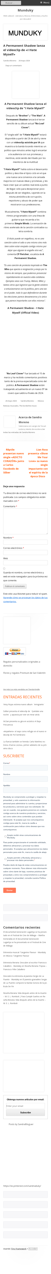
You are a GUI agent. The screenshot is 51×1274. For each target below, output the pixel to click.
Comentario (10, 506)
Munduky (25, 10)
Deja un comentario (14, 65)
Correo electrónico (13, 548)
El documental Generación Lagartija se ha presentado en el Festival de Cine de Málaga (24, 942)
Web (5, 558)
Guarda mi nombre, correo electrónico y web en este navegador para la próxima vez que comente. (25, 576)
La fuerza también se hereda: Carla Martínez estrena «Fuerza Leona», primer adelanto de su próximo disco (25, 745)
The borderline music (28, 406)
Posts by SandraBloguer (21, 1124)
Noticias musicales (10, 406)
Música (41, 401)
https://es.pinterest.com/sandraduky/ (22, 1185)
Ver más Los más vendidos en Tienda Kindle (21, 689)
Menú (46, 2)
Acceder (33, 1249)
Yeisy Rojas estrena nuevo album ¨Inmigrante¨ (24, 704)
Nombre (8, 537)
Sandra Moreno (9, 60)
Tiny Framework (18, 1249)
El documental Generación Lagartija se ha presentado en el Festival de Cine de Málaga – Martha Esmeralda (25, 935)
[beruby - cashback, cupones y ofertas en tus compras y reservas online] (23, 1032)
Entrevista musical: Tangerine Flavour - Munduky (24, 952)
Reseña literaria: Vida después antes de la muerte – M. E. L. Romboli (24, 1000)
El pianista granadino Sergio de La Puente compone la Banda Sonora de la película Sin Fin (25, 983)
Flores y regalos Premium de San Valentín (24, 672)
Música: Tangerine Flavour (17, 955)
